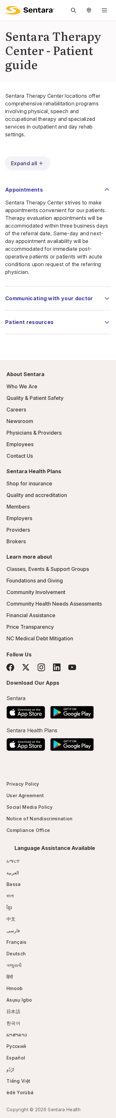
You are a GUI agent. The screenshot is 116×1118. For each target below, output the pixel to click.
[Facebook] (10, 667)
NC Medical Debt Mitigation (39, 638)
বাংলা (10, 895)
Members (18, 506)
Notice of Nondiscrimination (39, 818)
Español (15, 1057)
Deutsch (16, 953)
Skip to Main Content (9, 9)
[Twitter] (26, 667)
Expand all (24, 163)
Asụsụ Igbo (19, 1000)
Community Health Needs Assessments (54, 603)
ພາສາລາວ (16, 1034)
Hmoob (14, 988)
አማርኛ (13, 861)
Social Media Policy (29, 807)
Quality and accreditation (36, 495)
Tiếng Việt (18, 1081)
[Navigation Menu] (104, 10)
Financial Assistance (30, 615)
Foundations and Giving (34, 580)
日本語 (13, 1011)
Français (16, 942)
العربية (12, 872)
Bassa (13, 884)
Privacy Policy (22, 784)
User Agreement (25, 795)
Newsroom (19, 421)
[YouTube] (72, 667)
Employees (20, 444)
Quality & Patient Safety (34, 398)
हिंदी (9, 976)
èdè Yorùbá (20, 1092)
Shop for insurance (29, 483)
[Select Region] (88, 10)
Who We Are (21, 386)
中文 (11, 919)
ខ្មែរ (9, 907)
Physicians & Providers (34, 432)
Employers (19, 518)
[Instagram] (41, 667)
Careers (16, 409)
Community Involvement (35, 592)
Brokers (16, 541)
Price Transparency (30, 627)
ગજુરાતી (14, 965)
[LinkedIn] (57, 667)
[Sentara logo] (29, 10)
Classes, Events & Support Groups (47, 569)
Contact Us (19, 456)
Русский (16, 1046)
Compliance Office (28, 830)
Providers (18, 530)
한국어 (13, 1023)
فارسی (13, 930)
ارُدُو (10, 1069)
